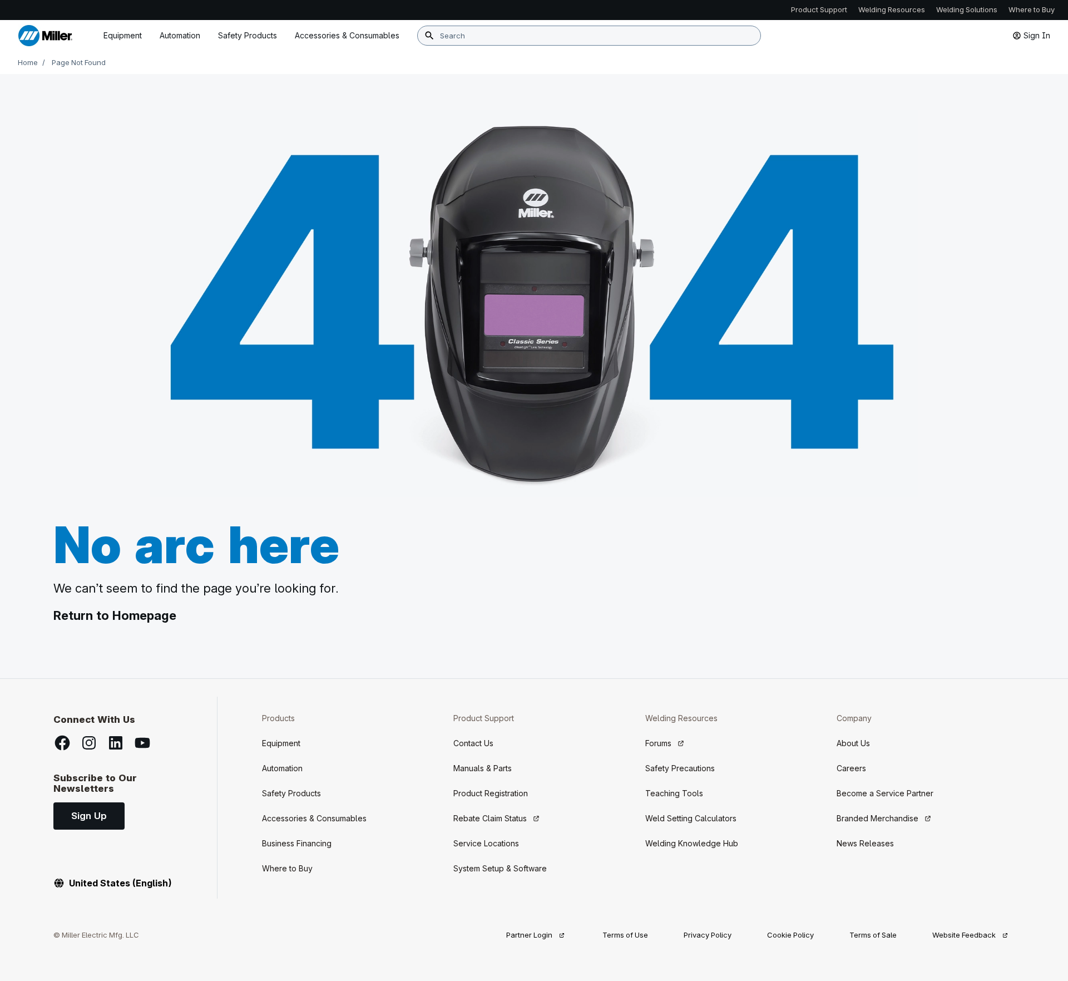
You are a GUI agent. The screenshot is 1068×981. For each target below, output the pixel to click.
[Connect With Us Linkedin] (116, 743)
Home (28, 62)
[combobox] (589, 36)
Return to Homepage (114, 615)
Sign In (1037, 35)
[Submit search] (429, 35)
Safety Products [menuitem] (247, 35)
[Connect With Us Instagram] (89, 743)
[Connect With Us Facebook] (62, 743)
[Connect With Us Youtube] (142, 743)
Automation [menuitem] (180, 35)
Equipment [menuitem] (122, 35)
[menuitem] (347, 35)
